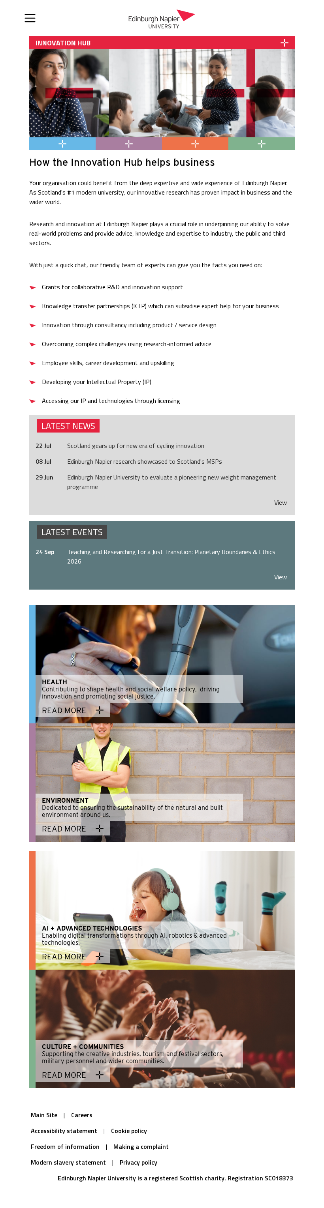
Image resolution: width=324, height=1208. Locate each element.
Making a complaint (141, 1146)
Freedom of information (65, 1146)
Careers (81, 1115)
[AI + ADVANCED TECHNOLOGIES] (195, 143)
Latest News (68, 426)
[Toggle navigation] (30, 18)
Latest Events (72, 532)
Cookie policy (129, 1130)
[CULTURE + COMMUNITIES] (261, 143)
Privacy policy (138, 1162)
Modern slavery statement (68, 1162)
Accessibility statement (64, 1130)
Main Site (44, 1115)
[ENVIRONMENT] (129, 143)
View (280, 502)
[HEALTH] (62, 143)
